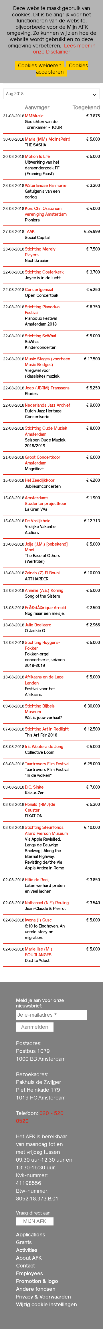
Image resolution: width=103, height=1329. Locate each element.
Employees (29, 1273)
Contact (25, 1266)
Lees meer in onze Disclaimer (64, 49)
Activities (26, 1250)
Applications (30, 1235)
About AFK (29, 1258)
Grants (24, 1242)
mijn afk (34, 1221)
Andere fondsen (36, 1289)
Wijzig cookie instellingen (46, 1304)
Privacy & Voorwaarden (43, 1297)
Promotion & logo (37, 1281)
